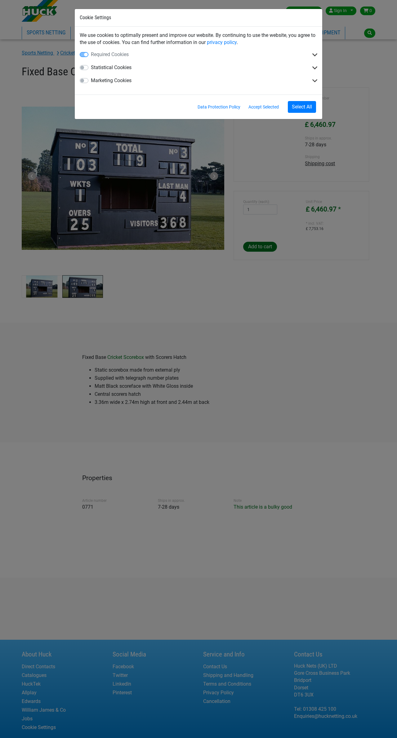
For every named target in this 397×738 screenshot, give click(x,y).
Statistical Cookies (111, 67)
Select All (302, 107)
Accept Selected (263, 106)
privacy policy (222, 42)
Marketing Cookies (111, 80)
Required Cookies (110, 54)
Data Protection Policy (219, 106)
